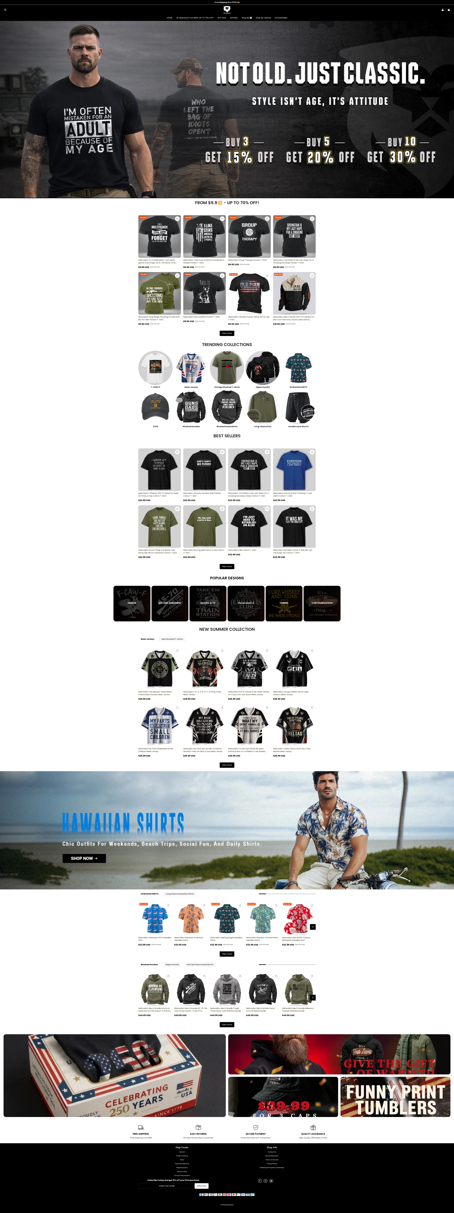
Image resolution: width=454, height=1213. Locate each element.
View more (227, 333)
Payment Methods (182, 1164)
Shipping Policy (182, 1168)
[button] (5, 9)
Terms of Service (272, 1160)
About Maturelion (272, 1156)
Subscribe (201, 1186)
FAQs (182, 1160)
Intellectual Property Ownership (272, 1168)
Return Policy (182, 1172)
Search (182, 1152)
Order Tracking (182, 1156)
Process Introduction (182, 1175)
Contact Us (272, 1152)
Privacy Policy (272, 1164)
